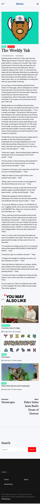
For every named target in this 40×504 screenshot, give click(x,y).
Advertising (8, 484)
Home (6, 479)
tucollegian (18, 331)
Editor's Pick (5, 325)
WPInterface (5, 499)
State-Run (11, 46)
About (26, 479)
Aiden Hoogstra (17, 360)
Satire (4, 46)
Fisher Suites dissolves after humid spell (15, 386)
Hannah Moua (19, 55)
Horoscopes (5, 357)
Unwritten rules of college (10, 328)
